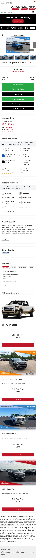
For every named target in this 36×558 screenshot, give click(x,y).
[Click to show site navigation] (33, 12)
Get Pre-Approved (18, 104)
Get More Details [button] (18, 99)
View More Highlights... (8, 212)
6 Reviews (17, 173)
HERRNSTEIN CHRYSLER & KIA (15, 7)
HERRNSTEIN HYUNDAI (24, 7)
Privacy (20, 551)
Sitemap (16, 551)
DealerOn (12, 551)
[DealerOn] (5, 549)
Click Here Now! (18, 21)
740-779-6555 (9, 127)
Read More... (5, 240)
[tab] (6, 267)
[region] (18, 79)
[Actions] (32, 62)
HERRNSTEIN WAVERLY (32, 7)
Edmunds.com (24, 173)
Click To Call (18, 94)
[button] (2, 35)
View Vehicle (18, 345)
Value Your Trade (18, 89)
